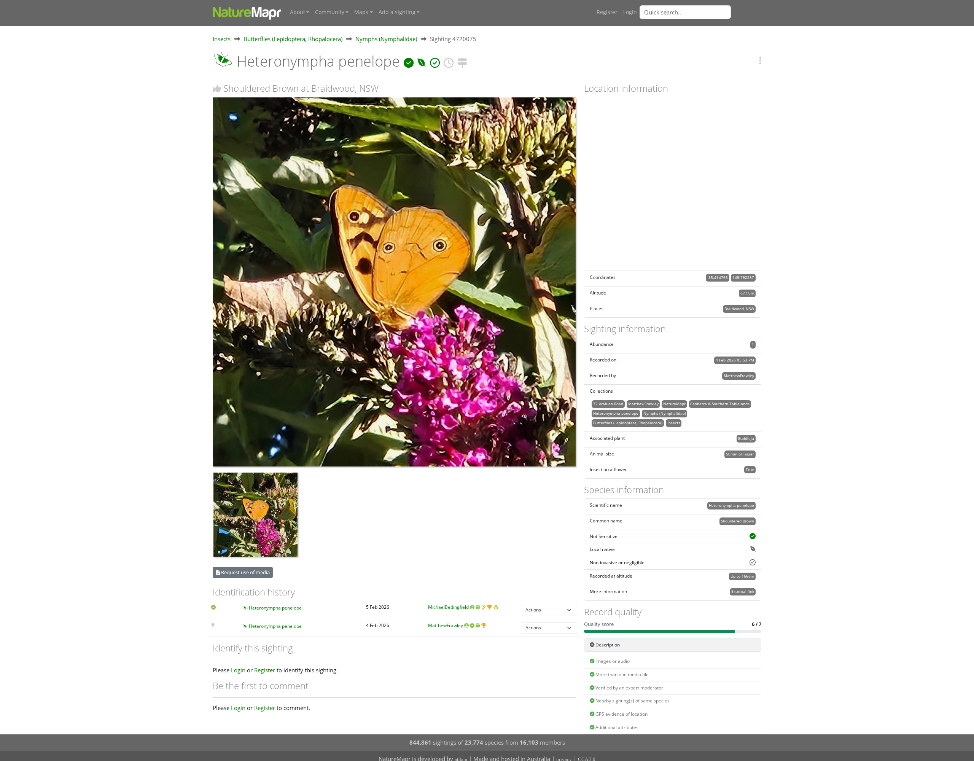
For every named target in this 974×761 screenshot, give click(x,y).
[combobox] (700, 12)
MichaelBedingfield (448, 607)
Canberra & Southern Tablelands (720, 403)
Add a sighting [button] (397, 12)
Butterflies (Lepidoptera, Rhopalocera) (293, 39)
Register (607, 12)
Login (630, 12)
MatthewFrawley (445, 625)
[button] (760, 60)
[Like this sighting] (217, 88)
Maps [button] (361, 12)
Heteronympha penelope (275, 608)
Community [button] (329, 12)
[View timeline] (449, 61)
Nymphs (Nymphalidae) (386, 39)
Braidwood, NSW (739, 308)
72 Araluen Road (608, 403)
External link (742, 591)
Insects (222, 39)
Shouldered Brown (737, 521)
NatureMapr (674, 403)
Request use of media (245, 572)
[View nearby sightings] (462, 61)
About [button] (297, 12)
